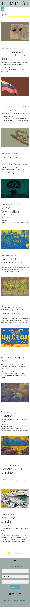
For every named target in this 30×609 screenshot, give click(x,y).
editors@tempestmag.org (18, 600)
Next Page (18, 553)
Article (16, 48)
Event (17, 461)
